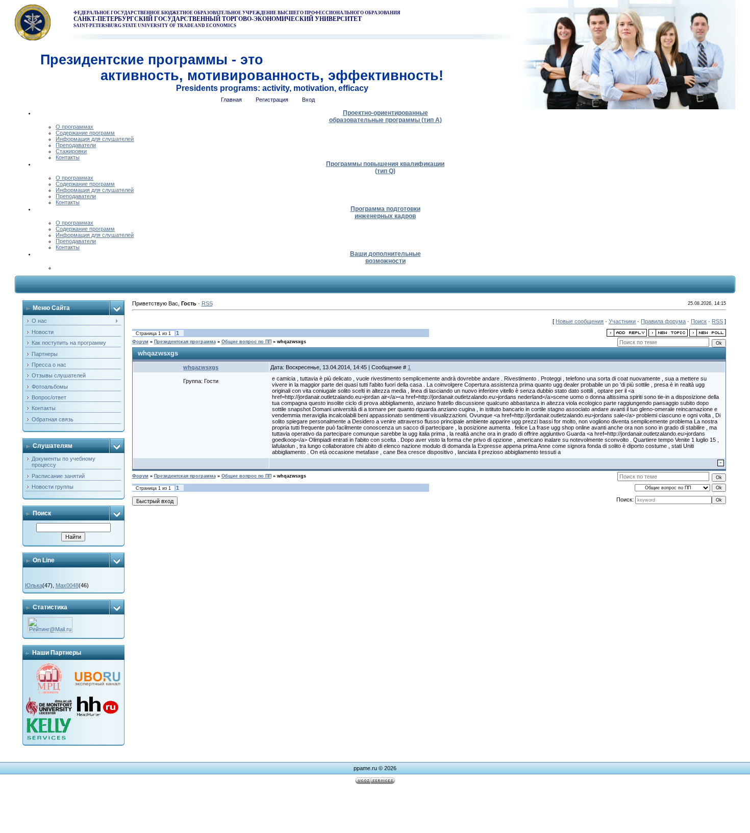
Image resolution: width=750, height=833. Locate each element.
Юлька (33, 585)
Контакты (68, 157)
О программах (74, 127)
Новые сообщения (580, 321)
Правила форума (663, 321)
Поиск (699, 321)
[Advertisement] (375, 810)
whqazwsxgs (291, 341)
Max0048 (67, 585)
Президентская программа (185, 341)
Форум (140, 341)
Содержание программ (85, 133)
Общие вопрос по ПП (246, 341)
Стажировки (71, 151)
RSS (207, 303)
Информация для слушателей (95, 139)
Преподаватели (76, 145)
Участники (622, 321)
